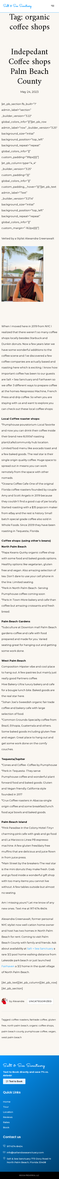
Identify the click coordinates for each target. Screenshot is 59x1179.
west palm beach (12, 1037)
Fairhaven (8, 966)
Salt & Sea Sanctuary (17, 6)
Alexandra (18, 1001)
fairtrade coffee (38, 1019)
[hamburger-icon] (52, 6)
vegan (52, 1031)
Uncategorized (40, 1001)
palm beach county (13, 1031)
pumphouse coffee (36, 1031)
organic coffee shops (41, 1025)
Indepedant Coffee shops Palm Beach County (29, 67)
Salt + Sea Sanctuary (40, 948)
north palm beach (17, 1025)
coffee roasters (20, 1019)
